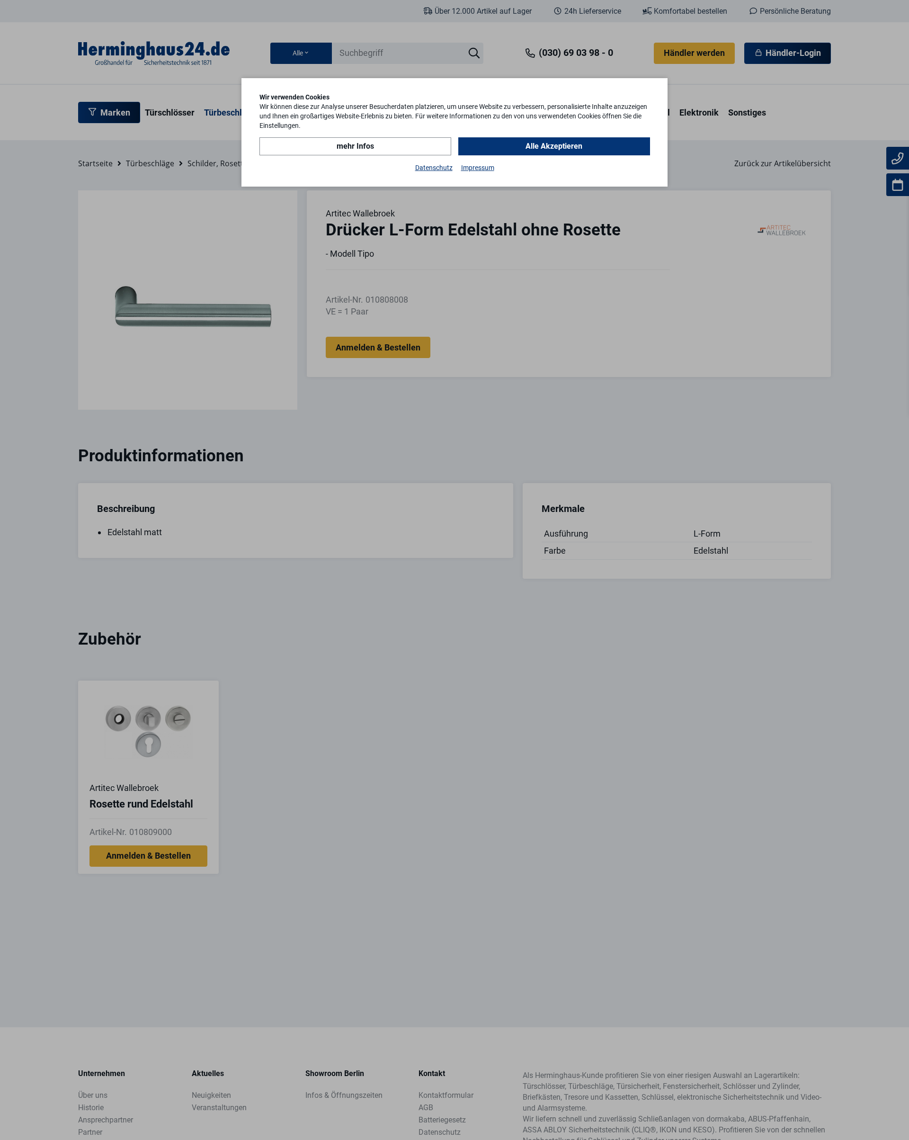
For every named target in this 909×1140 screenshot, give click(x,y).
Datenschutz (434, 167)
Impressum (477, 167)
